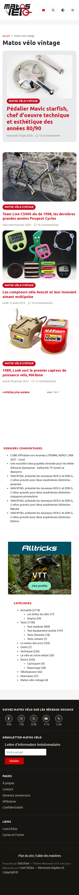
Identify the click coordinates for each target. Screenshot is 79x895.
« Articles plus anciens (16, 392)
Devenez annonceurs (16, 795)
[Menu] (72, 10)
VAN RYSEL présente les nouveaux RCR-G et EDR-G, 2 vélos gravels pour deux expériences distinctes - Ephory (41, 517)
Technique (26, 651)
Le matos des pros (31, 643)
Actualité (26, 610)
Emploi (31, 618)
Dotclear (23, 863)
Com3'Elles (10, 829)
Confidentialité (13, 807)
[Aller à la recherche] (53, 10)
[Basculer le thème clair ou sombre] (63, 10)
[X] (33, 718)
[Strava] (58, 718)
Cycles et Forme (13, 835)
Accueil (6, 35)
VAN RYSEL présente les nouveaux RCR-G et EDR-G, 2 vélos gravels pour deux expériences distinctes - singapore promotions (41, 492)
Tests (23, 622)
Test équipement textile (41, 630)
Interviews (26, 676)
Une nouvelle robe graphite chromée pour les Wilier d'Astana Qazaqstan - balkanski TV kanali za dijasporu (42, 468)
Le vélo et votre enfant (34, 655)
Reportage (33, 668)
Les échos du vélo (38, 614)
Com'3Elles (26, 868)
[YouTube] (46, 718)
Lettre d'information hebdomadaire (32, 744)
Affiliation (9, 801)
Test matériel (35, 626)
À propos (8, 783)
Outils (24, 647)
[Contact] (43, 10)
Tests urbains (35, 639)
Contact (8, 789)
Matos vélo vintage (32, 680)
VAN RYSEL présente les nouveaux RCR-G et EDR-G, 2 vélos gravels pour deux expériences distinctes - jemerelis (41, 480)
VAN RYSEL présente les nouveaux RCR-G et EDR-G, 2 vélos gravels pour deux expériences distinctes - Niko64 (41, 505)
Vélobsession (28, 672)
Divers (24, 659)
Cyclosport (34, 663)
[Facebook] (8, 718)
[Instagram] (21, 718)
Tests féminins (35, 635)
